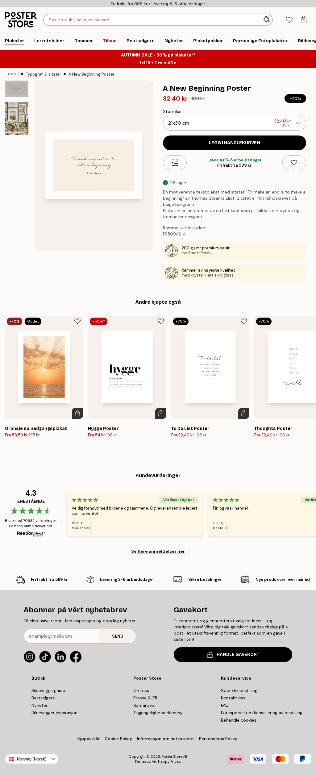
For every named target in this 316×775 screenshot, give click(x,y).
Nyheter (39, 705)
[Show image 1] (16, 89)
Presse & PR (145, 698)
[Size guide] (175, 162)
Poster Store (172, 756)
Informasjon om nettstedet (165, 738)
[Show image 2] (16, 118)
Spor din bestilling (239, 690)
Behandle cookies (238, 720)
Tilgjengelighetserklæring (158, 712)
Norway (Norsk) (32, 759)
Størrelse (172, 111)
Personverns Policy (219, 738)
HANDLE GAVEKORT (238, 654)
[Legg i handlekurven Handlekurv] (77, 413)
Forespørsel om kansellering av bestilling (261, 712)
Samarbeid (144, 705)
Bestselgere (43, 698)
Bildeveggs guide (48, 690)
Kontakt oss (233, 698)
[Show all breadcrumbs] (12, 74)
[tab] (289, 20)
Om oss (141, 690)
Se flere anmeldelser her (158, 551)
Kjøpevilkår (88, 738)
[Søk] (267, 20)
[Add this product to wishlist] (294, 162)
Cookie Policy (118, 738)
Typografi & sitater (43, 74)
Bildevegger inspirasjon (54, 712)
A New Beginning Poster (91, 74)
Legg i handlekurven (234, 142)
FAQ (225, 705)
